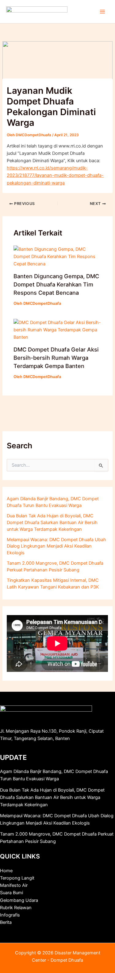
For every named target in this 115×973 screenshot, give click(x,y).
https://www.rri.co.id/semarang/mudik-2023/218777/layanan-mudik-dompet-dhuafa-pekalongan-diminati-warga (55, 175)
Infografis (10, 915)
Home (6, 870)
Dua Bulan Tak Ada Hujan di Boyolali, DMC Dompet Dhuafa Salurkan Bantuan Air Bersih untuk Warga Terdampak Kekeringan (52, 522)
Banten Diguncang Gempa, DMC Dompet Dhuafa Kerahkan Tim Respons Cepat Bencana (56, 284)
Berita (6, 922)
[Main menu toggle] (102, 11)
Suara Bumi (11, 892)
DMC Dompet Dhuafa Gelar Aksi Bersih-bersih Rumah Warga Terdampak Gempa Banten (56, 358)
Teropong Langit (17, 878)
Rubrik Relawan (16, 907)
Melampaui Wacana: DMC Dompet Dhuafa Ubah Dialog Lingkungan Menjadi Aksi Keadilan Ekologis (56, 546)
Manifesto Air (14, 885)
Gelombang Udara (19, 900)
